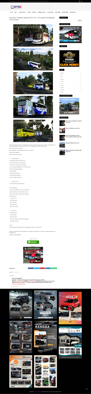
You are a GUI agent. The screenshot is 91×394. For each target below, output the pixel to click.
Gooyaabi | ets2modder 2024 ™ (55, 391)
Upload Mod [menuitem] (50, 12)
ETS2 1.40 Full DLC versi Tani (73, 128)
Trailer (62, 89)
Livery (62, 81)
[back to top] (87, 389)
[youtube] (81, 1)
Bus (12, 272)
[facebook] (79, 1)
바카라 (25, 282)
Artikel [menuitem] (34, 12)
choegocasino (20, 281)
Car (61, 77)
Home (10, 1)
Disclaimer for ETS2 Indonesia (31, 1)
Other (62, 85)
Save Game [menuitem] (57, 12)
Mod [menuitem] (15, 12)
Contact (17, 1)
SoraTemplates (37, 391)
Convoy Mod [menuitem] (22, 12)
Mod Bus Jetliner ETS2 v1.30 (72, 143)
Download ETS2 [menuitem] (42, 12)
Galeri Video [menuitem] (65, 12)
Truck (62, 91)
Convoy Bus (16, 272)
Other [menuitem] (29, 12)
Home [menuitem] (11, 12)
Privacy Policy (22, 1)
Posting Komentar (15, 286)
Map (61, 83)
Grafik (62, 79)
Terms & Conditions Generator (43, 1)
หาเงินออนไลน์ (32, 281)
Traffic (62, 87)
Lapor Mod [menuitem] (72, 12)
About (14, 1)
